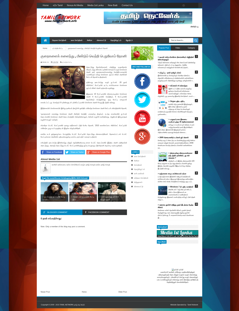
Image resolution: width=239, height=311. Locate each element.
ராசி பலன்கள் (139, 173)
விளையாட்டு (101, 40)
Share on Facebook (54, 152)
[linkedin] (189, 5)
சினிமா (89, 40)
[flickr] (178, 5)
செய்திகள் (138, 165)
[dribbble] (183, 5)
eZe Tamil (58, 5)
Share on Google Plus (101, 152)
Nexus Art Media (75, 5)
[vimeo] (172, 5)
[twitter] (166, 5)
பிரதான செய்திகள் (59, 40)
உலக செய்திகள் (76, 40)
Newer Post (45, 292)
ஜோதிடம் (129, 40)
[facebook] (160, 5)
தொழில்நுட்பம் (116, 40)
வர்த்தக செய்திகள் (141, 178)
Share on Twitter (77, 152)
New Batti (112, 5)
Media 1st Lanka (95, 5)
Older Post (122, 292)
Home (46, 5)
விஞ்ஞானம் (138, 182)
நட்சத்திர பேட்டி (67, 62)
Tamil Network (192, 305)
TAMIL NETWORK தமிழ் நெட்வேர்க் (72, 305)
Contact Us (127, 5)
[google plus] (195, 5)
